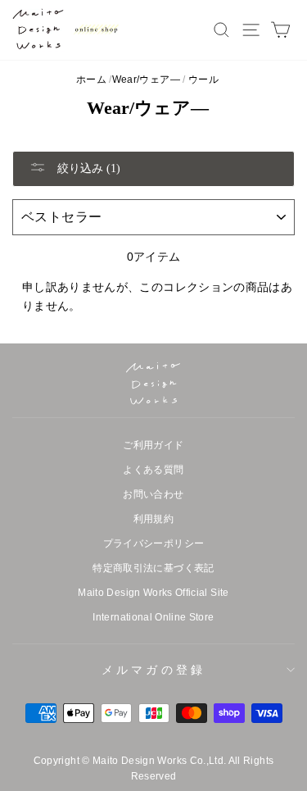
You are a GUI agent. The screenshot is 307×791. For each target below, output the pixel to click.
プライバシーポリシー (154, 543)
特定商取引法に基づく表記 (153, 568)
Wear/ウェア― (146, 79)
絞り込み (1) (87, 168)
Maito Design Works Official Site (153, 592)
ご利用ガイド (153, 445)
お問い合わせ (153, 494)
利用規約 (153, 519)
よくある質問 (153, 469)
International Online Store (153, 617)
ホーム (91, 79)
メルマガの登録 (153, 669)
